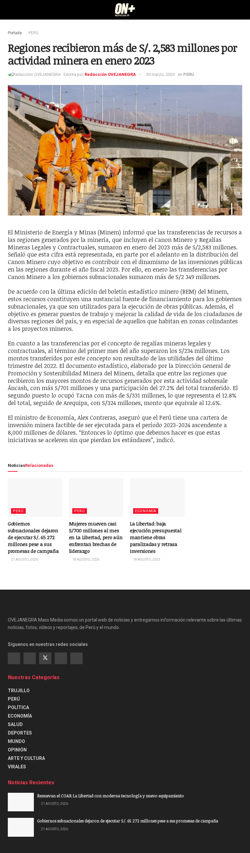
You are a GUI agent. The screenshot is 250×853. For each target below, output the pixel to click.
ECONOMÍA (145, 511)
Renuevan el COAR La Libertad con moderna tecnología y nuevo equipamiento (110, 796)
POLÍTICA (18, 707)
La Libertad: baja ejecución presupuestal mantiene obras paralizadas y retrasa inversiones (155, 537)
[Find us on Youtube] (61, 658)
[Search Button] (239, 10)
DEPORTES (20, 732)
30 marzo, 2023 (160, 74)
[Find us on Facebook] (14, 658)
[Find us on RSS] (76, 658)
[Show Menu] (10, 10)
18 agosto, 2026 (85, 559)
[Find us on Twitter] (45, 658)
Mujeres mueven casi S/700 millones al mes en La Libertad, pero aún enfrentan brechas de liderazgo (96, 537)
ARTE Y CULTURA (26, 758)
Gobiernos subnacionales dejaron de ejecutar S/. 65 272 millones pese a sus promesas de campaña (33, 537)
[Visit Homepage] (125, 9)
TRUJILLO (19, 690)
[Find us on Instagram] (29, 658)
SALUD (15, 724)
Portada (15, 33)
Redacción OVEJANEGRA (110, 74)
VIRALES (17, 766)
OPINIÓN (17, 749)
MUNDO (16, 741)
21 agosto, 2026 (24, 559)
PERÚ (33, 33)
